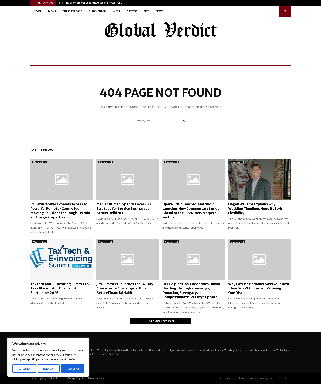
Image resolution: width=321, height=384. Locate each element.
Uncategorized (39, 162)
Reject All (48, 368)
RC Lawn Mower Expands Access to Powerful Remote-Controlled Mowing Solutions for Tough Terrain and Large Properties (60, 210)
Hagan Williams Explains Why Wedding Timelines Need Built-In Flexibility (255, 208)
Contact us (282, 378)
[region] (48, 357)
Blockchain (97, 11)
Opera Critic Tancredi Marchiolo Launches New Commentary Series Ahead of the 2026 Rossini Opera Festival (190, 210)
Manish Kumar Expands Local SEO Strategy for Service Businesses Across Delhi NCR (123, 208)
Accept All (73, 368)
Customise (24, 368)
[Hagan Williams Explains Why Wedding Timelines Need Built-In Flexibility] (259, 179)
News (52, 11)
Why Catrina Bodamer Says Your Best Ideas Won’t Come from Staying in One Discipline (259, 288)
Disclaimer (238, 378)
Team (227, 378)
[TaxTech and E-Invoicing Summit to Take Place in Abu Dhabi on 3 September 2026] (61, 259)
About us (252, 378)
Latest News (41, 150)
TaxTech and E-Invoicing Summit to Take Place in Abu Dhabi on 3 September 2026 (59, 288)
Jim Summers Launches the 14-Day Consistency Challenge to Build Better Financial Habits (124, 288)
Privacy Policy (266, 378)
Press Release (72, 11)
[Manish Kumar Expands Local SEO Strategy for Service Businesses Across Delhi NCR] (127, 179)
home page (160, 107)
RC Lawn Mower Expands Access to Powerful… (94, 2)
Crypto (132, 11)
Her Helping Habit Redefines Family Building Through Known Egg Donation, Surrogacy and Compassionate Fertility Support (191, 290)
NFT (146, 11)
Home (38, 11)
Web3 (116, 11)
